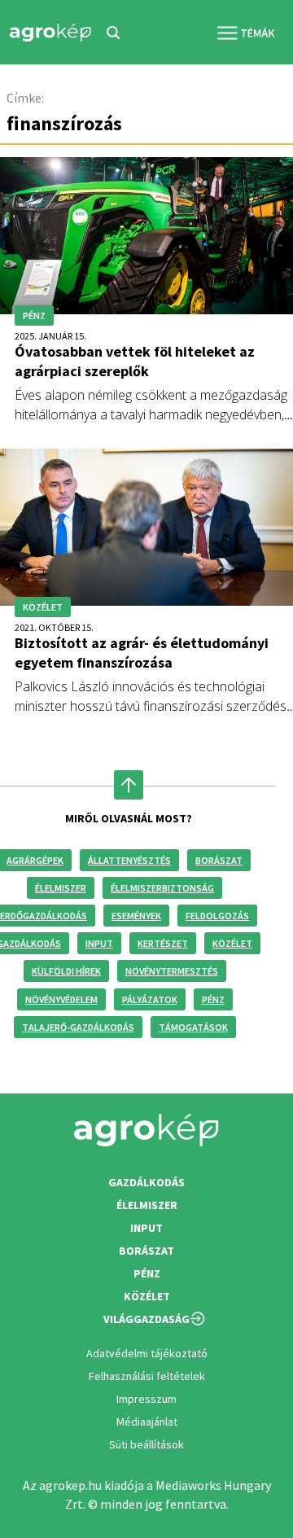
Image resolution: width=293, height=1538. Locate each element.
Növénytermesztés (171, 971)
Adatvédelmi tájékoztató (147, 1353)
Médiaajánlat (146, 1421)
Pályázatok (149, 999)
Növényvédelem (61, 999)
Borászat (219, 860)
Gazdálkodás (146, 1182)
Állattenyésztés (129, 860)
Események (136, 915)
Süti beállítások (146, 1444)
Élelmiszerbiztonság (162, 888)
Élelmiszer (60, 888)
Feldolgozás (217, 915)
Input (99, 943)
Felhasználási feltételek (147, 1376)
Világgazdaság (146, 1319)
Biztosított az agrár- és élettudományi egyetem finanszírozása (142, 652)
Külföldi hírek (66, 971)
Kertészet (163, 943)
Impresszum (146, 1398)
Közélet (232, 943)
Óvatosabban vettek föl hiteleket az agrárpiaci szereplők (135, 361)
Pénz (213, 999)
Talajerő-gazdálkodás (78, 1027)
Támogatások (193, 1027)
